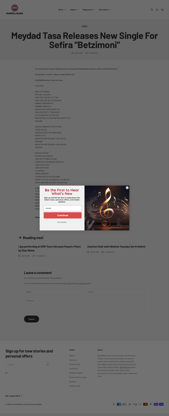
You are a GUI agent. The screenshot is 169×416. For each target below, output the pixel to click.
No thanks (61, 222)
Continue (62, 215)
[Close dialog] (127, 187)
